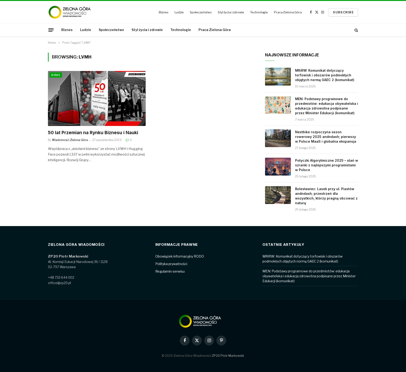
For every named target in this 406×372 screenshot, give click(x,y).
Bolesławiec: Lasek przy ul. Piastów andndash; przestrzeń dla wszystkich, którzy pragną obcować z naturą (326, 196)
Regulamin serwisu (170, 271)
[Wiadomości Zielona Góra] (72, 12)
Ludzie (179, 12)
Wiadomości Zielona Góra (70, 140)
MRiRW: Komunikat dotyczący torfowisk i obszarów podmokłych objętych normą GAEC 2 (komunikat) (324, 75)
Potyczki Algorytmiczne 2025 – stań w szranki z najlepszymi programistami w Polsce (326, 165)
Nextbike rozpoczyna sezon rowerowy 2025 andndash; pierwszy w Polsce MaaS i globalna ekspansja (325, 136)
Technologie (259, 12)
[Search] (356, 30)
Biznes (163, 12)
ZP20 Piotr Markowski (228, 355)
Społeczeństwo (201, 12)
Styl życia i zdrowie (231, 12)
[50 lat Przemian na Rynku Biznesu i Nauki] (97, 98)
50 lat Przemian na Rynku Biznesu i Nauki (93, 132)
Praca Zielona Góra (288, 12)
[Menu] (51, 29)
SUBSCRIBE (343, 12)
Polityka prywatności (171, 264)
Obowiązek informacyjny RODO (179, 256)
